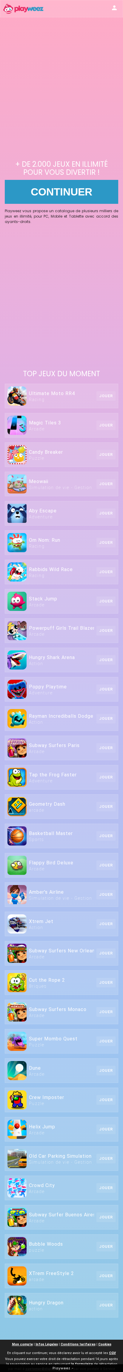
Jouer (106, 396)
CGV (112, 1353)
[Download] (114, 8)
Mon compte (22, 1344)
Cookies (104, 1344)
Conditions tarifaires (78, 1344)
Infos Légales (47, 1344)
